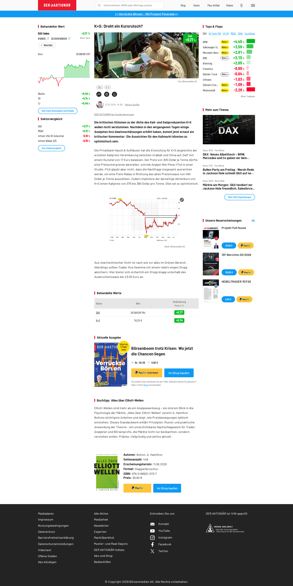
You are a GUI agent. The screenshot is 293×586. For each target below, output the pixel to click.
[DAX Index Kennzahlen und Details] (64, 73)
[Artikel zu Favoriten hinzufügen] (114, 94)
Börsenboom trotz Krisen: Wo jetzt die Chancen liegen (162, 351)
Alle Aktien (101, 513)
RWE (205, 58)
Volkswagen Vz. (210, 47)
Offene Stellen (47, 556)
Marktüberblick (104, 537)
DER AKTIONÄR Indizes (109, 550)
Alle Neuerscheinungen (249, 220)
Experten (100, 531)
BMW (205, 42)
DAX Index (43, 33)
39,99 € (228, 245)
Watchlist (48, 45)
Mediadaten (46, 513)
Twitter (163, 551)
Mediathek (101, 519)
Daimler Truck (210, 74)
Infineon (207, 79)
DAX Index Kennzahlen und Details (58, 110)
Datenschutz (46, 531)
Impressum (45, 519)
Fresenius (208, 69)
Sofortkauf (152, 372)
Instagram (165, 537)
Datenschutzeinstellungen (55, 544)
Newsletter (101, 525)
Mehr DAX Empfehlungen (239, 197)
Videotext (44, 550)
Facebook (164, 544)
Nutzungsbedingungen (53, 525)
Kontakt (163, 524)
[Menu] (252, 5)
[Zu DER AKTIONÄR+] (213, 5)
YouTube (164, 530)
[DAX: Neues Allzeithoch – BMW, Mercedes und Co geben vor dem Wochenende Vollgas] (229, 129)
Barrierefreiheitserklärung (56, 537)
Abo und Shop (103, 556)
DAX (99, 87)
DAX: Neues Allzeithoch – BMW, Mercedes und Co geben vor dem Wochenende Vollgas (225, 156)
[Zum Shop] (183, 5)
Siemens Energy (211, 85)
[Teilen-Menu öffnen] (98, 94)
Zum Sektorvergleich (51, 148)
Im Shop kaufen (179, 373)
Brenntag (207, 63)
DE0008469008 (59, 38)
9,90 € (228, 299)
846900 (42, 38)
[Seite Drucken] (106, 94)
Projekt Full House (234, 228)
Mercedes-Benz (211, 52)
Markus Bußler (132, 104)
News (224, 41)
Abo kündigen (47, 562)
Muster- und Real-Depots (111, 543)
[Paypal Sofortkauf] (137, 488)
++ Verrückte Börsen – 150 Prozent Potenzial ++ (146, 14)
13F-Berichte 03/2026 (236, 255)
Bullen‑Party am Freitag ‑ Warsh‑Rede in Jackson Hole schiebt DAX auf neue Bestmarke (229, 171)
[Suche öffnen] (99, 5)
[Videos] (230, 5)
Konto (146, 384)
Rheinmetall (209, 90)
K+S (107, 87)
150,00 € (229, 272)
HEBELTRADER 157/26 (236, 281)
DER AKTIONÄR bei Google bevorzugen (114, 114)
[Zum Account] (196, 5)
